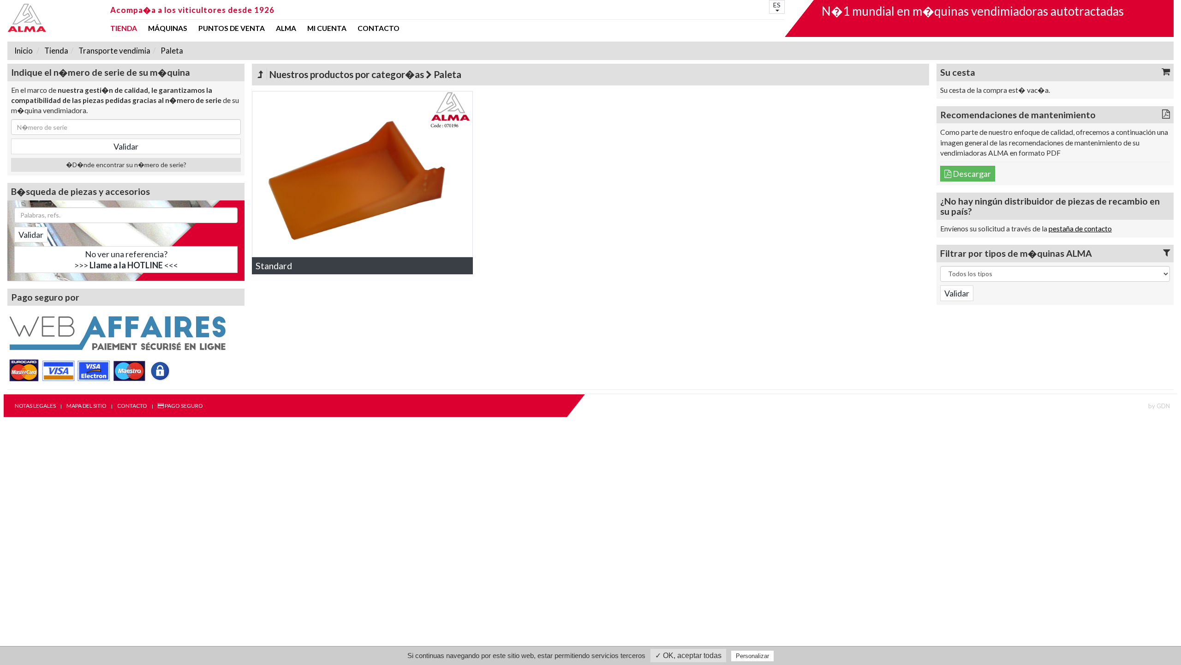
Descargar (971, 174)
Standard (274, 265)
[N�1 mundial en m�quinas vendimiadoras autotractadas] (56, 18)
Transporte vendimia (113, 50)
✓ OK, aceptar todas (688, 655)
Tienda (123, 28)
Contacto (379, 28)
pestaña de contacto (1080, 228)
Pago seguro (183, 405)
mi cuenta (326, 28)
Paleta (171, 50)
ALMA (286, 28)
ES (777, 5)
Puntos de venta (231, 28)
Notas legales (35, 405)
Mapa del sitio (86, 405)
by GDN (1159, 406)
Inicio (23, 50)
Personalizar (752, 656)
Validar (30, 235)
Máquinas (167, 28)
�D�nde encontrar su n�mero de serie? (126, 165)
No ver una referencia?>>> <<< (126, 259)
